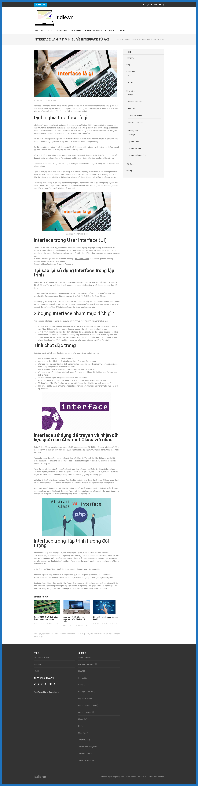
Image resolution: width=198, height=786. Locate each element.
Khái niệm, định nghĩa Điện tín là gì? (105, 618)
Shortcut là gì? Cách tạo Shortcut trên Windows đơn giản (75, 619)
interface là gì (81, 111)
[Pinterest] (147, 5)
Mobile (130, 82)
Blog (50, 31)
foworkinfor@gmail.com (48, 692)
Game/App (61, 31)
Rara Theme (125, 777)
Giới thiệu (109, 31)
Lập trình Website (134, 148)
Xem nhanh (40, 5)
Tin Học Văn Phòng (135, 115)
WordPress (144, 777)
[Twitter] (143, 5)
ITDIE (54, 108)
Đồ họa (130, 95)
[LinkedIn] (151, 5)
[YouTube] (160, 5)
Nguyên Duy (52, 100)
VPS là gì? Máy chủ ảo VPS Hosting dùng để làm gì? (99, 634)
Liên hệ (122, 31)
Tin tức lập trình (92, 31)
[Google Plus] (155, 5)
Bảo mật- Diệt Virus (135, 102)
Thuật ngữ (131, 135)
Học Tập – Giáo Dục (135, 122)
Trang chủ (38, 31)
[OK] (163, 5)
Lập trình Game (133, 142)
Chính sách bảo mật (41, 657)
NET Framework (82, 259)
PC (129, 75)
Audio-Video (132, 109)
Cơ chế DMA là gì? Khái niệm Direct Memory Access (46, 618)
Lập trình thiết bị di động (137, 155)
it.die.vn (40, 777)
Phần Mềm (75, 31)
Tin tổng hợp (83, 753)
